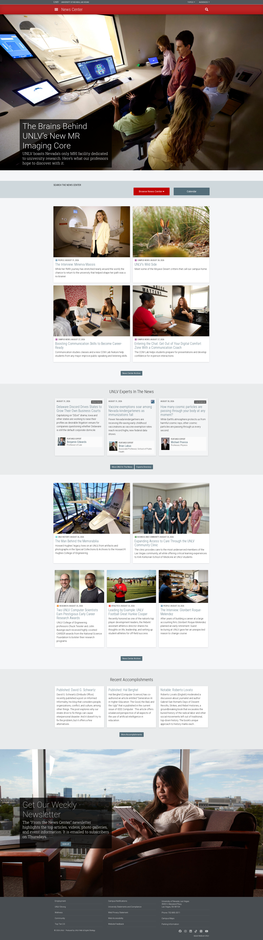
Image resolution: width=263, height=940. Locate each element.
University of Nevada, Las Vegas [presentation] (75, 2)
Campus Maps (168, 918)
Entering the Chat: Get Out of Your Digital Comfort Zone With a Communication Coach (171, 323)
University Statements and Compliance (124, 907)
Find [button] (207, 9)
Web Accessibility (115, 918)
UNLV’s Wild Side (171, 244)
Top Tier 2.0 (60, 924)
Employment (60, 901)
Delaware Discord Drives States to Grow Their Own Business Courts (79, 417)
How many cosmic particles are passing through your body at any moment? (183, 417)
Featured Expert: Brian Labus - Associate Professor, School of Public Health (131, 447)
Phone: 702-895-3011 (171, 913)
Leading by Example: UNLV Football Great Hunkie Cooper (131, 608)
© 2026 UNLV (59, 930)
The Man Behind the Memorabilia (91, 523)
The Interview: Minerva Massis (91, 244)
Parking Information (170, 924)
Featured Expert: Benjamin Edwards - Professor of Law (79, 441)
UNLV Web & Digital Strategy (85, 930)
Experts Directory (143, 467)
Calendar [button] (191, 191)
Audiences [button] (203, 2)
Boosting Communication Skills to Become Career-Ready (91, 323)
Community (60, 918)
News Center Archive (131, 373)
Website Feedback (116, 924)
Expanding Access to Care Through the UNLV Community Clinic (171, 523)
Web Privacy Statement (118, 912)
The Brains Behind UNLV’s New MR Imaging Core (131, 92)
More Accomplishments (131, 734)
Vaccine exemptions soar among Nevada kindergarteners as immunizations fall (131, 419)
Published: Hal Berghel (131, 706)
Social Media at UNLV (201, 936)
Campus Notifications (117, 901)
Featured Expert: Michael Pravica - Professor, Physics (183, 444)
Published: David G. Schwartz (79, 706)
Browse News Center (151, 191)
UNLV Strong (60, 907)
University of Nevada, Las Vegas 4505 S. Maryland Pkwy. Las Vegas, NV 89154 (175, 904)
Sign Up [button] (65, 844)
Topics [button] (191, 2)
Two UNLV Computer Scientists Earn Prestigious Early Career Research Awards (79, 608)
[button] (56, 9)
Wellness (59, 912)
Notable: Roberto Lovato (183, 706)
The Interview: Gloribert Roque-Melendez (183, 608)
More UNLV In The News (122, 467)
